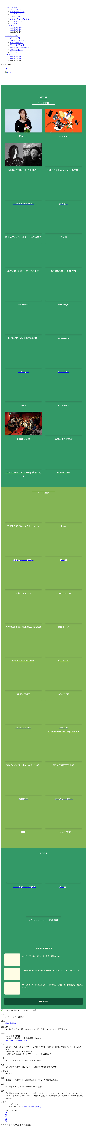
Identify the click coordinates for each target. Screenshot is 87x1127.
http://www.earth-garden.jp (31, 1107)
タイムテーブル (16, 14)
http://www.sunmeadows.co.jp (16, 1040)
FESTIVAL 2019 (11, 7)
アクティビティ (16, 21)
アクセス (13, 24)
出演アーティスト (17, 12)
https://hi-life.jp (10, 1023)
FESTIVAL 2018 (16, 30)
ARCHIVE (9, 26)
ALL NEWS (43, 1001)
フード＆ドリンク (17, 16)
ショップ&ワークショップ (20, 19)
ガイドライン (15, 9)
